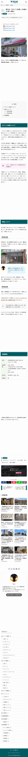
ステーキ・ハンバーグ (8, 671)
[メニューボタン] (2, 2)
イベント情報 (7, 636)
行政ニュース (6, 710)
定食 (5, 685)
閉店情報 (6, 741)
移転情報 (4, 13)
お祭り (5, 639)
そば (5, 674)
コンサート (6, 641)
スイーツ (6, 669)
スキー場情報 (7, 690)
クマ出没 (6, 696)
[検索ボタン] (26, 2)
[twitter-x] (11, 569)
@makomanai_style (9, 26)
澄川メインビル (5, 462)
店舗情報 (6, 115)
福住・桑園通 (12, 462)
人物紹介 (5, 713)
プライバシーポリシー (15, 752)
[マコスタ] (14, 2)
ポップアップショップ (8, 655)
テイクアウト (7, 677)
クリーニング (12, 460)
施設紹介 (6, 722)
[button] (3, 482)
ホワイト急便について (10, 107)
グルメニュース (7, 699)
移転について (7, 109)
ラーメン (6, 679)
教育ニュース (6, 704)
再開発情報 (6, 716)
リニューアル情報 (7, 730)
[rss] (19, 569)
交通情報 (6, 702)
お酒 (5, 663)
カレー (5, 666)
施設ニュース (7, 707)
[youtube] (16, 569)
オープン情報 (7, 727)
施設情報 (6, 724)
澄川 (25, 460)
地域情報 (5, 719)
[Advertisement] (14, 82)
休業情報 (6, 735)
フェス (5, 652)
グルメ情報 (6, 660)
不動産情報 (6, 733)
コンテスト (6, 644)
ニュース (6, 693)
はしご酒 (6, 647)
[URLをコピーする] (24, 482)
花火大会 (6, 658)
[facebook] (9, 569)
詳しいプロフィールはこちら (14, 594)
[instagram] (14, 569)
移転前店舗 (9, 111)
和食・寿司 (6, 682)
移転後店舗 (9, 113)
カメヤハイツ (5, 460)
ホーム (9, 752)
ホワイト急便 (19, 460)
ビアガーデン (7, 649)
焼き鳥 (5, 688)
